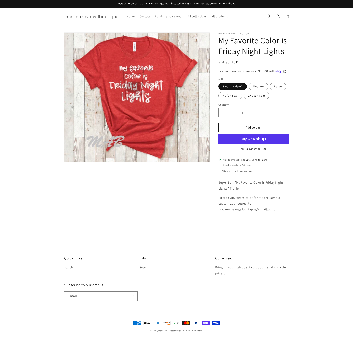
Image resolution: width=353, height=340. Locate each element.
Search (68, 267)
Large (278, 86)
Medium (258, 86)
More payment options (253, 148)
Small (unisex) (232, 86)
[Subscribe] (132, 296)
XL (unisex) (230, 95)
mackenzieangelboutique (170, 330)
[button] (268, 16)
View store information (237, 171)
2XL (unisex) (256, 95)
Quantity (223, 104)
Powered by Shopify (193, 330)
